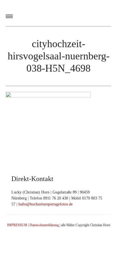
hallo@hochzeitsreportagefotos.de (45, 204)
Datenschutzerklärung (44, 225)
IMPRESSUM (17, 225)
